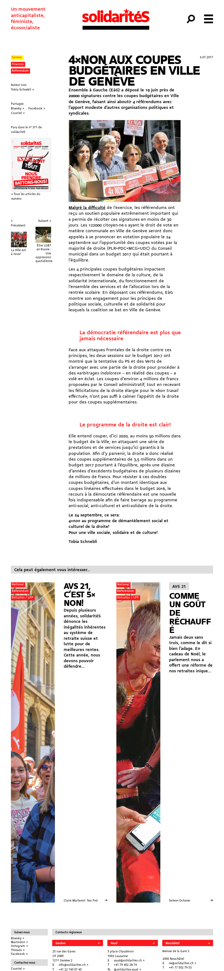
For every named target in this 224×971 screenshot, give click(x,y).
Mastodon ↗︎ (19, 942)
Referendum (20, 70)
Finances (18, 64)
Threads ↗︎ (18, 950)
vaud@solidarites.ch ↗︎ (129, 960)
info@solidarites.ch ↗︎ (73, 965)
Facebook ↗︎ (19, 954)
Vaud (114, 943)
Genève (17, 57)
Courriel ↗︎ (18, 968)
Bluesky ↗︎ (17, 938)
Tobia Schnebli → (22, 89)
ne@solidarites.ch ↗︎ (182, 963)
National (18, 584)
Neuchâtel (172, 943)
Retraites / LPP (22, 597)
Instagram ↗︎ (19, 946)
